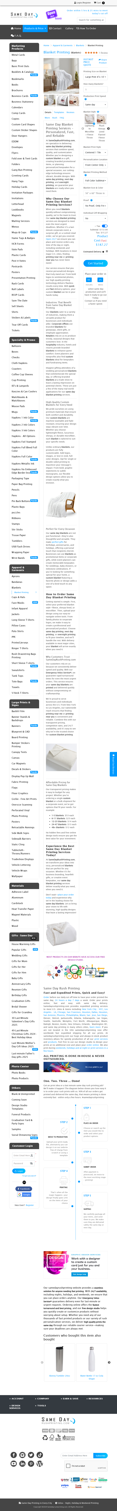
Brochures (17, 90)
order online (93, 1045)
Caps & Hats (18, 597)
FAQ (62, 117)
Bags (14, 60)
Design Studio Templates (19, 1107)
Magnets (16, 215)
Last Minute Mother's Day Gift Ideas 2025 (24, 1045)
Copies (15, 118)
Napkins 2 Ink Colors (23, 424)
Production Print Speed (94, 96)
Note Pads (17, 249)
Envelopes (17, 147)
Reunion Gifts (19, 989)
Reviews (70, 112)
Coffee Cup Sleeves (22, 374)
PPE (14, 637)
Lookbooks (18, 209)
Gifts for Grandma (22, 1012)
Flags (15, 787)
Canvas (16, 757)
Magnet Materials (21, 914)
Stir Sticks (17, 529)
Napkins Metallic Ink (23, 463)
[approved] (94, 1486)
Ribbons (16, 518)
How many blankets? (93, 84)
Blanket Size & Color (93, 187)
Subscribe (100, 1455)
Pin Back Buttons (24, 501)
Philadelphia (72, 1015)
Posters (16, 272)
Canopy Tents (19, 752)
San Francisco (74, 1012)
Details (48, 112)
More (47, 117)
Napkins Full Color (24, 457)
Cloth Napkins (19, 363)
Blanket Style (89, 112)
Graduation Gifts (21, 1001)
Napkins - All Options (23, 436)
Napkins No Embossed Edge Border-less (24, 471)
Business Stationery (22, 101)
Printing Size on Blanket (95, 71)
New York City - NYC (92, 1009)
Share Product (103, 61)
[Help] (85, 99)
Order (46, 997)
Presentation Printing (23, 278)
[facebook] (13, 1455)
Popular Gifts (24, 949)
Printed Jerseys (20, 642)
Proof (86, 200)
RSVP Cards (18, 295)
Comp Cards (18, 113)
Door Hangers (19, 136)
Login (20, 1171)
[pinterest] (31, 1463)
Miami (82, 1015)
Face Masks (24, 602)
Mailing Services (21, 221)
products (52, 1042)
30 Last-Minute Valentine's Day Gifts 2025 (23, 1021)
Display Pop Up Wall (23, 776)
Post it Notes (19, 261)
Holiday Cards (19, 187)
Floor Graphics (20, 793)
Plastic (15, 920)
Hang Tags (18, 181)
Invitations (17, 198)
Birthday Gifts (19, 995)
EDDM (15, 141)
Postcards (17, 266)
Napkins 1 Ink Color (24, 418)
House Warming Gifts (23, 944)
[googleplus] (65, 1480)
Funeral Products (21, 1114)
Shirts (15, 312)
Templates (59, 112)
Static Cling (18, 844)
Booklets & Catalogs (24, 73)
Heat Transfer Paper (23, 909)
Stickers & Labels (24, 318)
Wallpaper (17, 876)
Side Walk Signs (20, 833)
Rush (54, 117)
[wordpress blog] (40, 1463)
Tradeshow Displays (23, 859)
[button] (31, 1163)
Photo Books (18, 1072)
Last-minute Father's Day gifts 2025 (23, 1055)
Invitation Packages (22, 192)
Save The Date (19, 300)
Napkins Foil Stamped (24, 441)
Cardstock (17, 903)
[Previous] (46, 76)
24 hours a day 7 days (67, 1000)
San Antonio (50, 1015)
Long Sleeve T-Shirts (23, 620)
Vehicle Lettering (21, 865)
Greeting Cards (20, 175)
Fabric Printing (20, 782)
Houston (86, 1012)
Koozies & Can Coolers (24, 391)
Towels (15, 687)
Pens (14, 495)
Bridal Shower (19, 1006)
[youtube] (13, 1463)
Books (15, 84)
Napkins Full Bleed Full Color (24, 449)
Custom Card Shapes (23, 124)
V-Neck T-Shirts (20, 693)
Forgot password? (29, 1176)
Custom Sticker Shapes (24, 130)
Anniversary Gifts (21, 984)
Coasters (16, 368)
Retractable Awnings (23, 827)
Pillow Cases (18, 625)
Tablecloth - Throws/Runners (21, 852)
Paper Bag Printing (22, 484)
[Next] (76, 76)
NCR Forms (18, 243)
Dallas (94, 1012)
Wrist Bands (24, 557)
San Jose (91, 1015)
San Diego (102, 1015)
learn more (95, 1027)
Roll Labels (18, 289)
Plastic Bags (18, 507)
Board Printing (20, 737)
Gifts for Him (19, 972)
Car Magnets (19, 763)
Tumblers (17, 541)
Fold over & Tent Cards (24, 158)
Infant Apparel (20, 608)
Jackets (15, 614)
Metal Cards (18, 55)
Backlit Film (18, 711)
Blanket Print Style (92, 147)
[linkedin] (22, 1463)
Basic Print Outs (20, 66)
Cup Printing (19, 380)
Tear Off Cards (20, 324)
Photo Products (20, 1078)
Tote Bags (24, 681)
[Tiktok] (40, 1455)
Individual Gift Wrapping (95, 213)
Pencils (15, 489)
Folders (16, 164)
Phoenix (61, 1015)
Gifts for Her (19, 967)
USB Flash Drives (21, 546)
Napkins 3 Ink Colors (23, 430)
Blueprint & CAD (21, 731)
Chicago (61, 1012)
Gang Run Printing (22, 170)
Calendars (17, 107)
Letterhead (18, 204)
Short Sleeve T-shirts (24, 664)
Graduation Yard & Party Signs (22, 1122)
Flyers (15, 153)
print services (101, 1039)
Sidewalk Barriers (21, 838)
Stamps (16, 524)
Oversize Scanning (22, 804)
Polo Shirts (18, 631)
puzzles (16, 512)
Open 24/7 (51, 239)
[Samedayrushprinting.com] (23, 15)
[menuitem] (16, 28)
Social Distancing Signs (25, 1136)
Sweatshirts (18, 670)
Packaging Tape (20, 478)
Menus (15, 226)
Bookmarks (18, 79)
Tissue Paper (19, 535)
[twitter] (31, 1455)
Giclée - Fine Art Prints (24, 799)
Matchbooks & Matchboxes (19, 399)
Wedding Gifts (19, 955)
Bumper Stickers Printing (21, 745)
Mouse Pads (18, 406)
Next (108, 128)
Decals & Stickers (24, 770)
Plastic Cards (19, 255)
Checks (16, 357)
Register (30, 1205)
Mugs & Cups (24, 232)
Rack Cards (18, 283)
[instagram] (22, 1455)
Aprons (16, 576)
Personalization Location (95, 159)
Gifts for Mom (19, 961)
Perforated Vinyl (21, 810)
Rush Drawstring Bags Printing (24, 656)
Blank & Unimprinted (23, 1094)
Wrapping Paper (20, 552)
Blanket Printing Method (95, 172)
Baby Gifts (17, 978)
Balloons (16, 346)
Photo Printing (20, 816)
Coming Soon (19, 1099)
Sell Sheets (18, 306)
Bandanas (17, 582)
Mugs (24, 411)
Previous (82, 128)
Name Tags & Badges (23, 238)
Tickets (16, 330)
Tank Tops (17, 676)
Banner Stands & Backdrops (21, 719)
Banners (24, 725)
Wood (15, 926)
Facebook (24, 1189)
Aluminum (17, 897)
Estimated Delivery (92, 251)
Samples (16, 1129)
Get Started (95, 263)
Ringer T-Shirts (20, 648)
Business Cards (24, 95)
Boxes (15, 351)
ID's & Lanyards (20, 385)
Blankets (16, 587)
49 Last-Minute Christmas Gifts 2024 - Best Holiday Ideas (24, 1034)
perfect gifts (57, 542)
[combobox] (95, 77)
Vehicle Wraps (19, 870)
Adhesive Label (20, 892)
